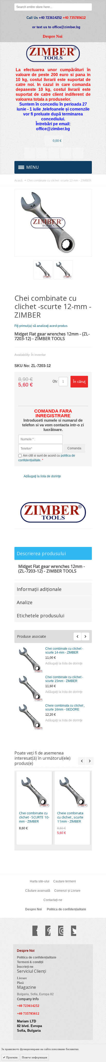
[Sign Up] (78, 153)
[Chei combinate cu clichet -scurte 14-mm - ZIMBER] (30, 660)
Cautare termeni (64, 881)
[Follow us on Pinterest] (45, 931)
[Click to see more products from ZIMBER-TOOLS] (53, 512)
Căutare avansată (37, 890)
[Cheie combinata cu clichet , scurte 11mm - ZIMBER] (72, 792)
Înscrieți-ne (25, 967)
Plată (20, 983)
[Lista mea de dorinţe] (53, 153)
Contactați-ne (52, 900)
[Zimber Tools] (53, 53)
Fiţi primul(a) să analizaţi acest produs (40, 326)
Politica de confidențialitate (66, 909)
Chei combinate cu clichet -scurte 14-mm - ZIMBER (64, 650)
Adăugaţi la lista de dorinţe (64, 663)
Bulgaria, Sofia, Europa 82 (35, 994)
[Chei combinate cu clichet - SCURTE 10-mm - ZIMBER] (34, 792)
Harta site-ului (39, 881)
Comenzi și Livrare (67, 890)
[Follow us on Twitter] (71, 931)
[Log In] (65, 153)
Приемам (11, 1057)
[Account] (29, 153)
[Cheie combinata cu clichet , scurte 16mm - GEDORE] (30, 717)
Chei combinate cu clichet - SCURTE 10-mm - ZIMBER (34, 817)
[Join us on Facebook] (32, 931)
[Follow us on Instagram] (58, 931)
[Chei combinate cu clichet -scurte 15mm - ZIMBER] (30, 688)
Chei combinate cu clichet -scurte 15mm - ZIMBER (64, 679)
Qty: (55, 381)
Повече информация (34, 1057)
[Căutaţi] (88, 7)
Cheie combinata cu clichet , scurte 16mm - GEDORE (65, 707)
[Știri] (41, 153)
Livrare (22, 978)
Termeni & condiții (30, 962)
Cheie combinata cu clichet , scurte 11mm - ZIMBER (70, 817)
